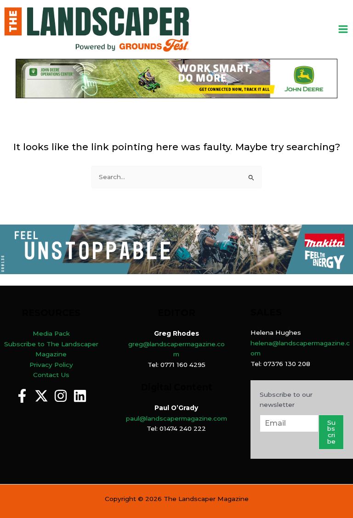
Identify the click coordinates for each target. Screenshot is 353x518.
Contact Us (51, 374)
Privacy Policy (51, 364)
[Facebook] (22, 396)
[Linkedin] (80, 396)
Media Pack (51, 333)
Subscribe (331, 432)
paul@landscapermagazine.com (176, 418)
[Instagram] (61, 396)
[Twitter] (41, 396)
